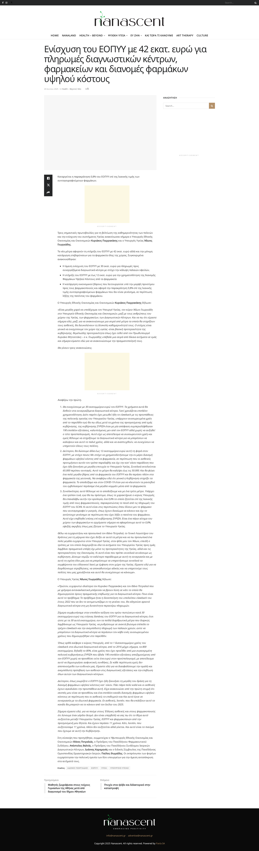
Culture (202, 35)
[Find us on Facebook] (2, 3)
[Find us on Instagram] (6, 3)
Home (55, 35)
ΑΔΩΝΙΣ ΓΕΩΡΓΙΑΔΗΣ (77, 768)
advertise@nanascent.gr (140, 835)
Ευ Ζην (135, 35)
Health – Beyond (91, 35)
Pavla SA (160, 843)
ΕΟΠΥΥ (94, 768)
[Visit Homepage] (129, 18)
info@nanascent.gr (116, 835)
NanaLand (69, 35)
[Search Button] (255, 2)
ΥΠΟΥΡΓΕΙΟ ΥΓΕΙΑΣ (119, 768)
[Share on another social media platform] (48, 192)
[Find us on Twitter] (11, 3)
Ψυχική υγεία (116, 35)
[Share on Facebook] (48, 178)
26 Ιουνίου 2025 (51, 89)
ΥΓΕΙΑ (104, 768)
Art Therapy (184, 35)
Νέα (79, 89)
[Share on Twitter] (48, 185)
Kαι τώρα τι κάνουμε (159, 35)
